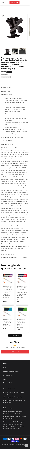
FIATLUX (8, 444)
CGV (4, 379)
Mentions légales (8, 383)
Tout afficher (15, 335)
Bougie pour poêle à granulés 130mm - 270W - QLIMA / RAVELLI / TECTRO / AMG (8, 323)
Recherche (6, 368)
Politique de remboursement (11, 371)
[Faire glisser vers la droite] (28, 51)
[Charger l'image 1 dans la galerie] (7, 51)
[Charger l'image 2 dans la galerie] (15, 51)
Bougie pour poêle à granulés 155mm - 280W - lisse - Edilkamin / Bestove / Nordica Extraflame (22, 323)
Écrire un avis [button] (15, 352)
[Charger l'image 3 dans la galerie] (22, 51)
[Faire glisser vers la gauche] (2, 51)
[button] (3, 2)
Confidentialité (7, 375)
